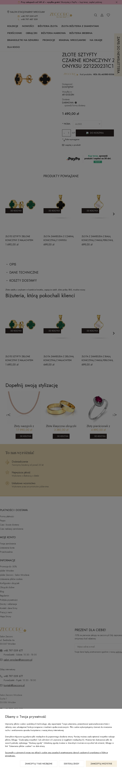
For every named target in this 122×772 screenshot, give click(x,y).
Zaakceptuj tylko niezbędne (38, 763)
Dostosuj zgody (71, 763)
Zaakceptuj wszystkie (101, 763)
